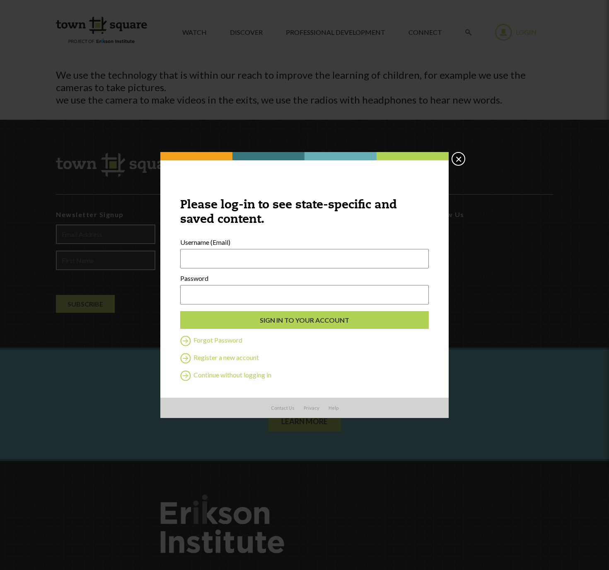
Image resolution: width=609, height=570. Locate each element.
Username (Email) (205, 242)
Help (333, 408)
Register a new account (225, 357)
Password (194, 278)
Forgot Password (217, 340)
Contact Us (283, 408)
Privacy (311, 408)
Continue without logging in (231, 375)
